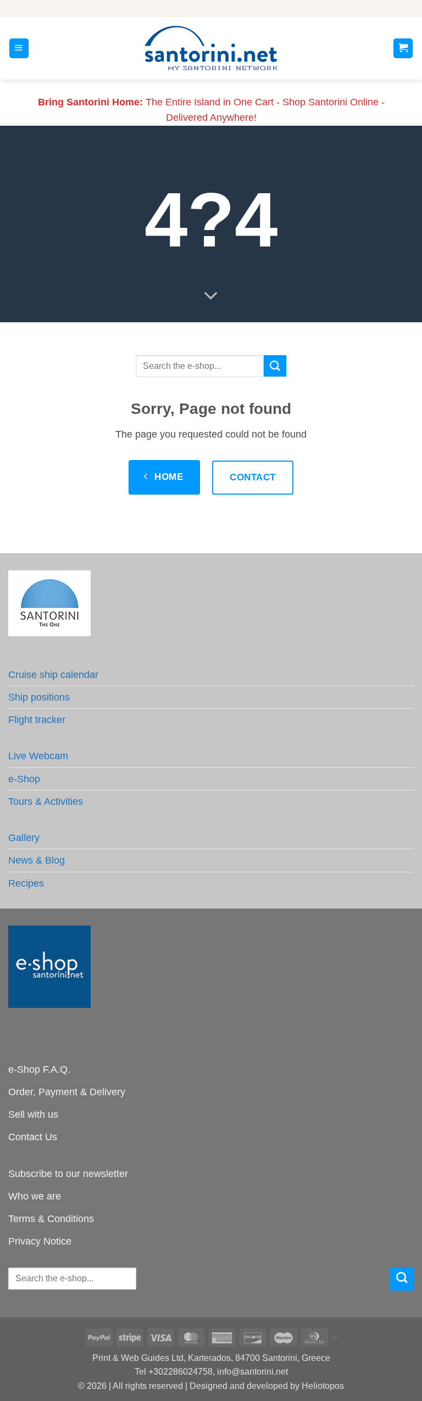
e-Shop (24, 779)
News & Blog (36, 860)
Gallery (24, 837)
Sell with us (33, 1114)
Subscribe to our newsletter (68, 1173)
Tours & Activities (45, 801)
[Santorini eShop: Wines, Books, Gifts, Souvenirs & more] (211, 48)
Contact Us (32, 1136)
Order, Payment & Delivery (66, 1091)
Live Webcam (38, 755)
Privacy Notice (39, 1241)
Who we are (34, 1196)
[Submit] (275, 366)
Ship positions (39, 697)
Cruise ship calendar (53, 674)
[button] (19, 48)
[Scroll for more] (211, 296)
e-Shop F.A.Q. (39, 1069)
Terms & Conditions (51, 1218)
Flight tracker (36, 719)
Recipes (26, 883)
